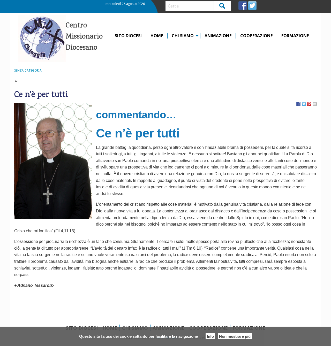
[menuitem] (128, 36)
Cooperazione (256, 36)
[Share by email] (315, 104)
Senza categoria (28, 70)
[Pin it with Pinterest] (309, 104)
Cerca (222, 5)
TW (252, 5)
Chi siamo (183, 36)
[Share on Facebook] (298, 104)
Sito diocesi (128, 36)
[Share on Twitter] (304, 104)
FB (242, 5)
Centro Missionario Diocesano (84, 37)
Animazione (218, 36)
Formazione (295, 36)
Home (157, 36)
